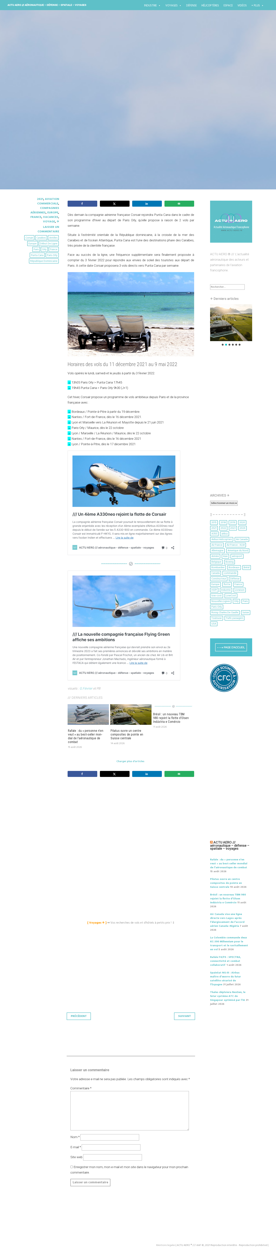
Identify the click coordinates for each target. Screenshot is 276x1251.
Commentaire (80, 1088)
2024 (242, 528)
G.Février (86, 688)
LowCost (231, 596)
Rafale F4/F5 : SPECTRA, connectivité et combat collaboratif (225, 961)
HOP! (214, 590)
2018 (223, 522)
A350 (214, 534)
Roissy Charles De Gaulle (224, 612)
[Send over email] (179, 204)
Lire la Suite (38, 118)
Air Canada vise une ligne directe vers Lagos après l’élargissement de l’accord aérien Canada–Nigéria (227, 920)
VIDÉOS (242, 5)
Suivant (184, 1016)
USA (213, 624)
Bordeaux (234, 567)
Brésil (247, 567)
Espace (228, 5)
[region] (231, 325)
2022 (223, 528)
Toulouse (216, 618)
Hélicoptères (210, 5)
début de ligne (48, 244)
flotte (227, 584)
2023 (233, 528)
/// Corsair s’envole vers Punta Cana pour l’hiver (103, 96)
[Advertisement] (132, 821)
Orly (44, 249)
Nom (75, 1137)
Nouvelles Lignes (220, 601)
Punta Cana (37, 255)
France (35, 217)
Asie (225, 556)
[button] (231, 322)
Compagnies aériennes (44, 210)
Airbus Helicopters (221, 539)
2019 (232, 522)
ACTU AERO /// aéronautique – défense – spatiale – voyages (47, 4)
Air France (216, 545)
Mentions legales (165, 1245)
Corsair (29, 238)
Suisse (245, 612)
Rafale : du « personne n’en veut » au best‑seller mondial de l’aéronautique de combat (85, 736)
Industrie (150, 5)
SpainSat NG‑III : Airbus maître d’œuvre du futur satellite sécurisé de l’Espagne (225, 979)
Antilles (53, 238)
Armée (215, 556)
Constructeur (218, 579)
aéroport (237, 556)
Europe (52, 212)
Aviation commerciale (48, 201)
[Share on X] (115, 204)
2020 (242, 522)
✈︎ (58, 221)
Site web (76, 1157)
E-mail (75, 1147)
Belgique (216, 562)
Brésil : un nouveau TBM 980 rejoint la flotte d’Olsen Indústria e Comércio (171, 717)
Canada (215, 573)
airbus (224, 534)
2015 (213, 522)
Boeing (229, 562)
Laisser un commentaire (48, 229)
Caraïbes (41, 238)
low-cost (216, 596)
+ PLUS (255, 5)
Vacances (50, 217)
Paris (36, 249)
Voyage (49, 221)
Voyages (171, 5)
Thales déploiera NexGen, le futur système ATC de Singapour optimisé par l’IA (227, 996)
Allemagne (217, 551)
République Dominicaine (43, 261)
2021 (40, 199)
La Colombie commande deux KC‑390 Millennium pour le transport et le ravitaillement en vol (229, 944)
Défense (191, 5)
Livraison (239, 590)
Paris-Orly (52, 255)
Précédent (79, 1016)
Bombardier (218, 567)
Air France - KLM (236, 545)
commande (230, 573)
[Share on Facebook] (82, 204)
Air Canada (242, 539)
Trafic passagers (234, 618)
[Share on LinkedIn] (147, 204)
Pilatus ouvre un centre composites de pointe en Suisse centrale (127, 734)
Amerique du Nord (238, 551)
